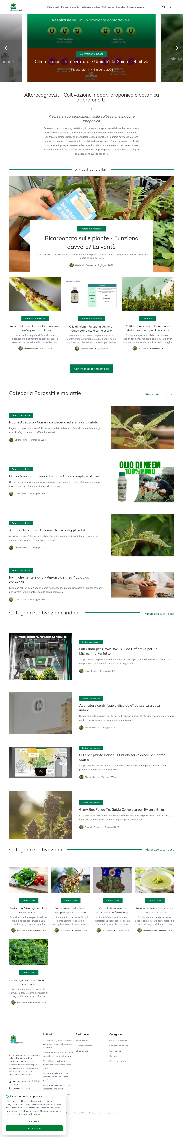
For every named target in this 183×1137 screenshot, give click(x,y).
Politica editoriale (96, 1113)
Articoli (47, 1034)
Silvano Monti (82, 1040)
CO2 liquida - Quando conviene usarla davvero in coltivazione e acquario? (57, 1044)
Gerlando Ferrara (84, 1045)
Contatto (66, 1113)
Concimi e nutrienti (135, 7)
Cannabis (120, 7)
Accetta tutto (34, 1128)
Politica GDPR (79, 1113)
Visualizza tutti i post (159, 394)
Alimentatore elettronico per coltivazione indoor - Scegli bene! (56, 1076)
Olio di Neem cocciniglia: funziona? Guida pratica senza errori (57, 1064)
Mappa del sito (113, 1113)
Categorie (115, 1034)
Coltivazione (108, 7)
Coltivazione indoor (91, 7)
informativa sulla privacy (29, 1114)
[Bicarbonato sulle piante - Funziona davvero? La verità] (91, 224)
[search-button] (163, 6)
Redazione (82, 1034)
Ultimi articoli (53, 7)
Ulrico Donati (82, 1051)
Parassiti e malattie (70, 7)
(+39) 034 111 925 (21, 1088)
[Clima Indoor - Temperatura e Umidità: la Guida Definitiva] (91, 48)
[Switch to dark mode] (171, 6)
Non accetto (34, 1121)
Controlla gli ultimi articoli (91, 368)
